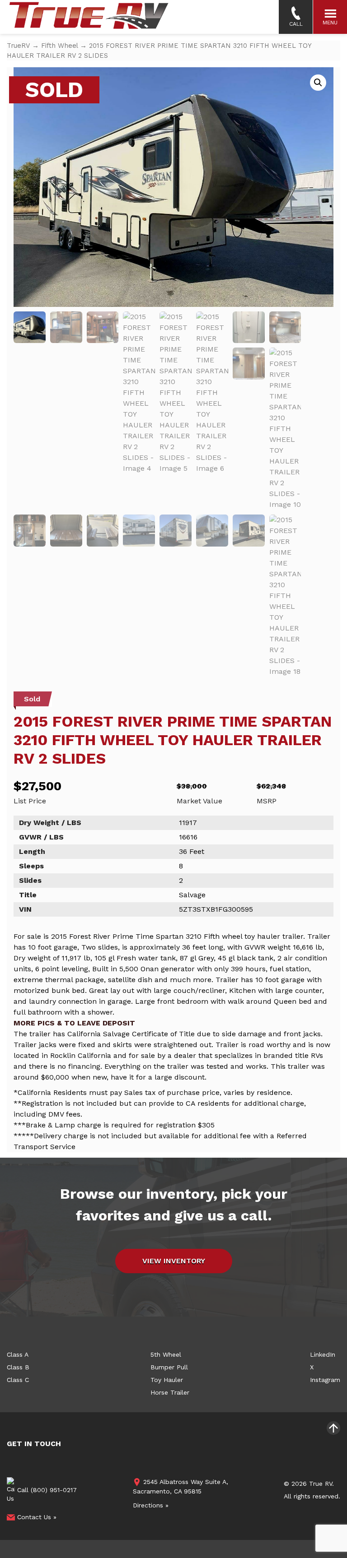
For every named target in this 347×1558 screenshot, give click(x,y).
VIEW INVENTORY (173, 1261)
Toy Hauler (166, 1379)
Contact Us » (35, 1517)
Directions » (151, 1505)
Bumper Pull (169, 1367)
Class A (17, 1354)
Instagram (325, 1379)
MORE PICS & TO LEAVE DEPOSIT (74, 1023)
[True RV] (88, 18)
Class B (18, 1367)
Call (296, 24)
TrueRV (18, 46)
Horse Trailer (169, 1392)
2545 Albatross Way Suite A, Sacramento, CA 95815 (180, 1486)
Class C (18, 1379)
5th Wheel (165, 1354)
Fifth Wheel (59, 46)
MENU (330, 22)
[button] (318, 82)
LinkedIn (322, 1354)
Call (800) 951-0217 (46, 1489)
